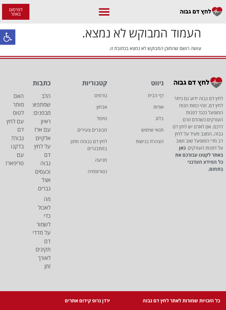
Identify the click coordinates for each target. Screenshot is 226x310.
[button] (7, 37)
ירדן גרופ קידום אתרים (87, 300)
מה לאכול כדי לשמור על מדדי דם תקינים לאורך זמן (42, 232)
